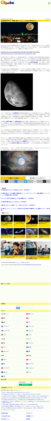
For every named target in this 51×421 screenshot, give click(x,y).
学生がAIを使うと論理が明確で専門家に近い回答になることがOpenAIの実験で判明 (19, 404)
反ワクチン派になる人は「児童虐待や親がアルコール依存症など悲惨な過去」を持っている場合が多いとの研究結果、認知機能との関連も (37, 257)
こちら (19, 390)
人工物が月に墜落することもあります (19, 143)
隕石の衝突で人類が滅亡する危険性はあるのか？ (44, 223)
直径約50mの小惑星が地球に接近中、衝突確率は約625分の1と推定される (6, 223)
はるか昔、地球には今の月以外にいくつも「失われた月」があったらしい (31, 225)
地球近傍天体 (18, 121)
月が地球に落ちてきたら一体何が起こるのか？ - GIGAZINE (15, 190)
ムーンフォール (22, 45)
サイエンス (48, 19)
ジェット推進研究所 (14, 113)
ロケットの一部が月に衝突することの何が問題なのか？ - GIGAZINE (17, 198)
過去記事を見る (25, 384)
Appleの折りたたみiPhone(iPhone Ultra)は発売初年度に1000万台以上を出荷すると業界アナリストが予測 (24, 397)
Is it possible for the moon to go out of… (32, 264)
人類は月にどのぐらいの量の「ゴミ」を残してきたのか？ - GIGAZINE (18, 205)
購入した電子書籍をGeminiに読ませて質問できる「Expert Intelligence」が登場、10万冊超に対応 (22, 408)
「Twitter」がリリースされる (8, 409)
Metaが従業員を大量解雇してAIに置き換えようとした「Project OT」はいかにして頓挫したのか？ (23, 406)
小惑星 (7, 121)
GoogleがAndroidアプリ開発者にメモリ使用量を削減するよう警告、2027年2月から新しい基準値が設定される (25, 396)
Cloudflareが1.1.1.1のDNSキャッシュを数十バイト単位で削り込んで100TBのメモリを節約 (21, 394)
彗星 (11, 121)
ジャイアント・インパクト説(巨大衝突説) (28, 62)
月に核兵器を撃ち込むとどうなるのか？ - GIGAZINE (13, 201)
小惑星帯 (24, 141)
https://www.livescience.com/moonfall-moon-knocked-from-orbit (18, 53)
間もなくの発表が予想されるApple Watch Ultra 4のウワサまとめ (16, 392)
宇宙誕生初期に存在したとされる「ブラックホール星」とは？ (6, 236)
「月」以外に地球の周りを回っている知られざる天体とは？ (19, 223)
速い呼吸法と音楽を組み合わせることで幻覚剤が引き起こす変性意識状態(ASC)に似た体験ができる (23, 399)
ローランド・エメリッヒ (7, 45)
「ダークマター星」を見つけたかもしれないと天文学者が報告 (19, 236)
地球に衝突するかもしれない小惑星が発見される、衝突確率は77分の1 (31, 236)
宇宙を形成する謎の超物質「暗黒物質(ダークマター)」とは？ (44, 236)
